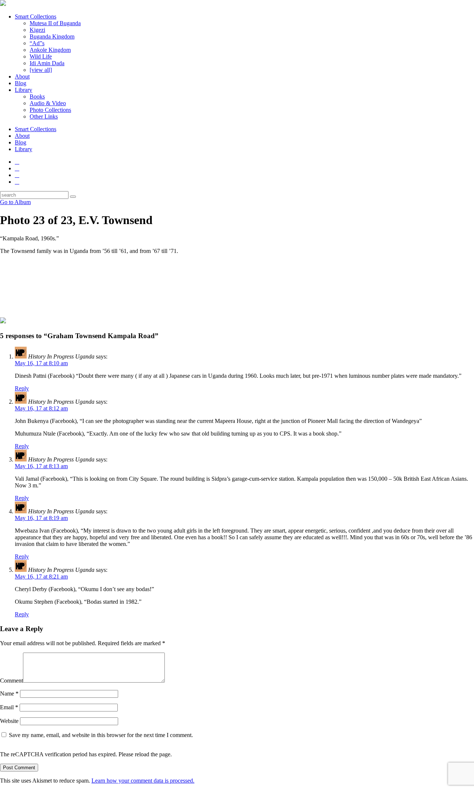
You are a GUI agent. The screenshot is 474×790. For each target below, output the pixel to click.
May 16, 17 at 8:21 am (41, 576)
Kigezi (37, 30)
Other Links (44, 116)
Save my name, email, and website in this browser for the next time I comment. (101, 735)
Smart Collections (35, 16)
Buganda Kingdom (52, 36)
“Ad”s (37, 43)
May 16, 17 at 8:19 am (41, 518)
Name (9, 693)
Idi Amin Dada (47, 63)
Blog (20, 83)
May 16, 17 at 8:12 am (41, 408)
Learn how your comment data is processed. (142, 780)
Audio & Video (48, 103)
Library (23, 90)
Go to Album (15, 202)
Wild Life (41, 56)
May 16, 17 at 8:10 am (41, 363)
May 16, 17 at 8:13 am (41, 466)
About (22, 76)
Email (9, 707)
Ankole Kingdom (50, 50)
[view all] (41, 70)
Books (37, 96)
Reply (22, 388)
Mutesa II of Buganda (55, 23)
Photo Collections (50, 110)
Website (9, 721)
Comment (11, 680)
